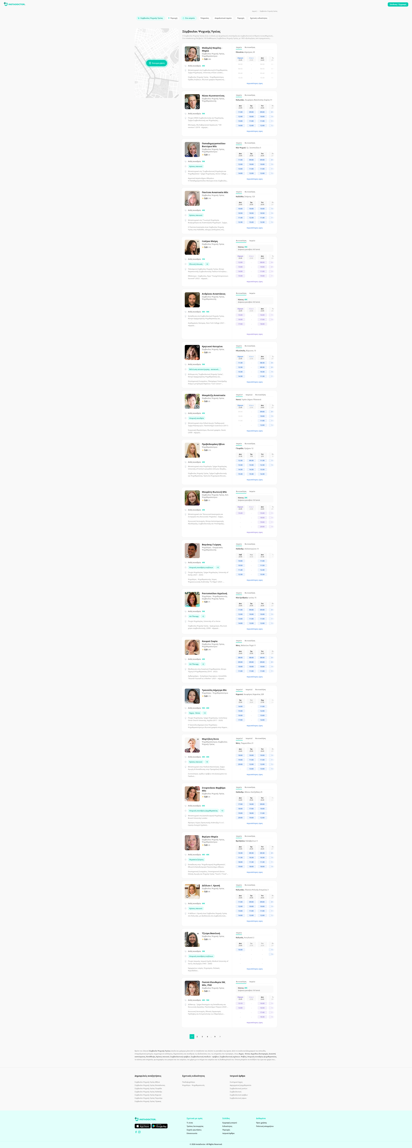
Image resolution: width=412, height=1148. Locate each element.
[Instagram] (139, 1132)
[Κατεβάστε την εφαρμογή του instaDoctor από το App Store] (143, 1126)
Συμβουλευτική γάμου (238, 1098)
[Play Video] (197, 106)
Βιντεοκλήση (250, 47)
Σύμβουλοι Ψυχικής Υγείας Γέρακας (148, 1101)
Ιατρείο (239, 47)
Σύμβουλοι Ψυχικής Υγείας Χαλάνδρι (148, 1092)
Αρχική (254, 11)
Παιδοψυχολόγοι (188, 1082)
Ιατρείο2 (249, 395)
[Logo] (14, 4)
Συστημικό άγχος (236, 1082)
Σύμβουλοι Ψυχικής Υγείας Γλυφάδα (148, 1088)
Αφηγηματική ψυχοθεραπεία (240, 1085)
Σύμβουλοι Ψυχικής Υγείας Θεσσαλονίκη (150, 1085)
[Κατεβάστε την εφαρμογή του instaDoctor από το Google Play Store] (159, 1126)
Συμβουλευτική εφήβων (239, 1095)
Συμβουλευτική (235, 1092)
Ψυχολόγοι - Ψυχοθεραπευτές (193, 1085)
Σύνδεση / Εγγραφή (398, 4)
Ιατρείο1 (239, 395)
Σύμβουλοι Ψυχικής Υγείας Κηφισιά (148, 1095)
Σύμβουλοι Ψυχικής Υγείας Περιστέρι (148, 1098)
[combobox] (150, 18)
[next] (220, 1036)
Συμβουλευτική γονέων (238, 1088)
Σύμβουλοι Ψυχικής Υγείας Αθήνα (147, 1082)
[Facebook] (136, 1132)
